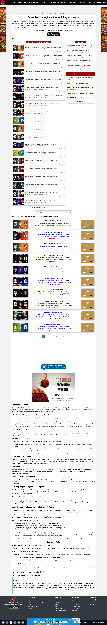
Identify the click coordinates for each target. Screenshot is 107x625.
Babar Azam (75, 602)
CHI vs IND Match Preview (53, 244)
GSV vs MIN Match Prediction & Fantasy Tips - (41, 160)
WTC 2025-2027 (32, 600)
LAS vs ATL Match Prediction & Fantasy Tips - (40, 144)
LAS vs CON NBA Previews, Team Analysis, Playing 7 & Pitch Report (53, 305)
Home (14, 2)
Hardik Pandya (75, 604)
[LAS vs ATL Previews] (20, 224)
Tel (3, 622)
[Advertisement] (53, 8)
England (56, 604)
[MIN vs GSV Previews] (20, 235)
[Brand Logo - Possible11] (14, 600)
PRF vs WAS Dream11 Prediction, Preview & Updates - (43, 79)
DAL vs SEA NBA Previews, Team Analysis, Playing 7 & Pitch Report (53, 282)
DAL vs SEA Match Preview (53, 278)
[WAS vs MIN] (18, 128)
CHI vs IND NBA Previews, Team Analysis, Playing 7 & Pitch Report (53, 248)
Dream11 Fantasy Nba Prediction (56, 13)
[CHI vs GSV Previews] (20, 327)
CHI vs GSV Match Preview (53, 324)
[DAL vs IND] (18, 153)
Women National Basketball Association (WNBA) (53, 223)
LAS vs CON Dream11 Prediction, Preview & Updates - (43, 103)
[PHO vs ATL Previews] (20, 292)
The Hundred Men (32, 608)
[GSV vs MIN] (18, 161)
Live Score (31, 2)
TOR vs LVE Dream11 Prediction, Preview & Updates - (43, 71)
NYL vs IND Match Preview (53, 313)
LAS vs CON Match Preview (53, 301)
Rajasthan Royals (59, 608)
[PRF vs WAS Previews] (20, 270)
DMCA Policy (93, 599)
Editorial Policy (84, 622)
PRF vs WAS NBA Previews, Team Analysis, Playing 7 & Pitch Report (53, 271)
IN (19, 622)
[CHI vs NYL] (18, 169)
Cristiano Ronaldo (76, 614)
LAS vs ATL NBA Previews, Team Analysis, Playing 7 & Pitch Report (53, 225)
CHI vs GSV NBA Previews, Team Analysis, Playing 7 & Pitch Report (53, 328)
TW (15, 622)
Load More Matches (38, 207)
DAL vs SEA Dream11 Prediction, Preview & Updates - (43, 87)
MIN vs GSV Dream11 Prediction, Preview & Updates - (43, 55)
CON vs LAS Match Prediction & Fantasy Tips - (41, 184)
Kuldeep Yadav (75, 608)
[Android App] (14, 608)
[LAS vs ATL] (18, 144)
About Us (103, 622)
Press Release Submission (96, 602)
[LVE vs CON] (18, 136)
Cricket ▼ (46, 2)
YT (23, 622)
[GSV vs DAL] (18, 193)
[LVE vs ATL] (18, 177)
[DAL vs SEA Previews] (20, 281)
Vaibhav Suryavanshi (77, 612)
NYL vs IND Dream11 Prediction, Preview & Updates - (43, 111)
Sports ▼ (63, 2)
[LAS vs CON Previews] (20, 304)
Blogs (80, 2)
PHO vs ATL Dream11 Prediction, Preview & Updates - (43, 95)
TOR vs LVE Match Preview (53, 255)
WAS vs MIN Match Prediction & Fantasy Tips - (41, 128)
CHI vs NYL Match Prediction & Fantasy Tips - (41, 168)
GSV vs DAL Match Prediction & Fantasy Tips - (41, 192)
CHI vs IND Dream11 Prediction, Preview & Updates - (43, 63)
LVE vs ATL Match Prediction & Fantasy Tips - (41, 176)
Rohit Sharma (75, 600)
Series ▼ (39, 2)
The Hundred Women (33, 599)
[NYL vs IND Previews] (20, 315)
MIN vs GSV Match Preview (53, 232)
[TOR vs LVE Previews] (20, 258)
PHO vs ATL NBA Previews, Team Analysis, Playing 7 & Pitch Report (53, 294)
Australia (57, 600)
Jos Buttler (74, 610)
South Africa (57, 602)
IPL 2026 (30, 604)
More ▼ (98, 2)
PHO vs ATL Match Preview (53, 290)
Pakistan (57, 606)
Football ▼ (55, 2)
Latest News (72, 2)
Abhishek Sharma (76, 606)
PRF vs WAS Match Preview (53, 267)
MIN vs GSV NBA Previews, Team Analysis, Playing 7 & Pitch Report (53, 236)
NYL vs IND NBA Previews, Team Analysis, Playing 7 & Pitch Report (53, 317)
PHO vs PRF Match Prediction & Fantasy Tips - (41, 200)
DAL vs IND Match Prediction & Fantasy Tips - (40, 152)
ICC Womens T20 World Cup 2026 (36, 602)
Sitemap (92, 604)
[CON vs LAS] (18, 185)
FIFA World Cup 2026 (33, 606)
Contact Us (95, 622)
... (59, 336)
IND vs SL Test (22, 2)
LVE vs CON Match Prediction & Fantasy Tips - (40, 136)
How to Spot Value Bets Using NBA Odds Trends (78, 65)
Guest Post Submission (95, 600)
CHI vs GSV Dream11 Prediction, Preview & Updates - (43, 120)
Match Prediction (89, 2)
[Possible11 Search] (104, 2)
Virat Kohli (74, 599)
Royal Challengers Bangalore (61, 610)
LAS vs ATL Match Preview (53, 221)
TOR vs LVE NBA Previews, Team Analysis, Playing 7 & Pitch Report (53, 259)
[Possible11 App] (53, 35)
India (56, 599)
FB (7, 622)
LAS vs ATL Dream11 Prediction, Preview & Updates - (43, 47)
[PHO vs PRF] (18, 201)
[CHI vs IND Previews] (20, 247)
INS (11, 622)
